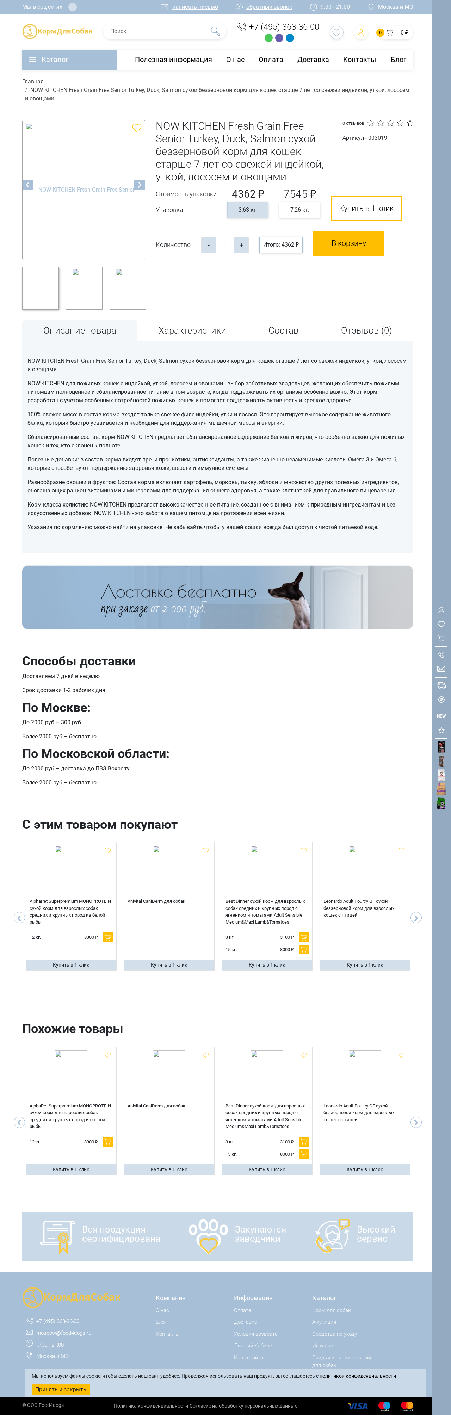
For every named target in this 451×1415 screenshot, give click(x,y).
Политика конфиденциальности (151, 1406)
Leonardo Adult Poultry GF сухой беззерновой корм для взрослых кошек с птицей (358, 908)
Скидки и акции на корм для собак (341, 1361)
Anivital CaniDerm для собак (156, 901)
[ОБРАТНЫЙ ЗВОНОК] (441, 655)
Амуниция (324, 1322)
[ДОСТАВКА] (441, 685)
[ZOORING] (441, 803)
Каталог (55, 59)
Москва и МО (395, 7)
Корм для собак (331, 1310)
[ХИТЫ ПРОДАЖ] (441, 730)
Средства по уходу (334, 1334)
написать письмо (195, 7)
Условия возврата (256, 1334)
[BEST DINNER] (441, 775)
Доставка (313, 59)
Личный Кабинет (254, 1345)
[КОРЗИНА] (441, 638)
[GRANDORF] (441, 789)
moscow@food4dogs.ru (63, 1333)
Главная (33, 81)
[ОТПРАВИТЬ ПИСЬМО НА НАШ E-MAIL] (441, 669)
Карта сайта (248, 1357)
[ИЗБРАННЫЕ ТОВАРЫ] (441, 624)
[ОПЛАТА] (441, 700)
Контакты (359, 59)
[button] (395, 32)
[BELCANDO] (441, 761)
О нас (235, 59)
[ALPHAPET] (441, 747)
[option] (84, 190)
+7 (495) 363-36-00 (284, 27)
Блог (398, 59)
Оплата (271, 59)
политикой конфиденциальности (358, 1376)
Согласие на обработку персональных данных (243, 1406)
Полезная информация (173, 59)
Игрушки (322, 1345)
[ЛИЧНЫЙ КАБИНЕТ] (441, 610)
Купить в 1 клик (366, 208)
